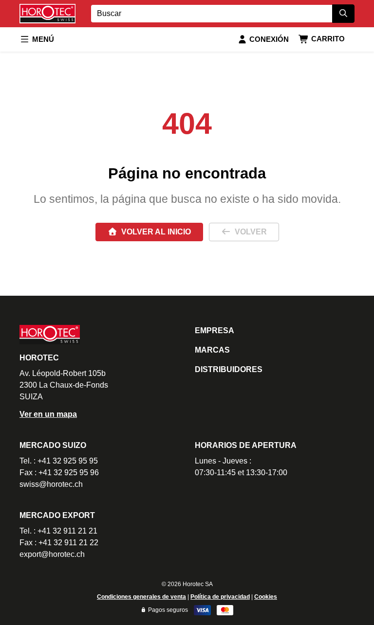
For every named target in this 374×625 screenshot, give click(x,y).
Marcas (212, 350)
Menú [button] (43, 39)
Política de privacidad (220, 596)
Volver (251, 232)
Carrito (328, 39)
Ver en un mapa (48, 414)
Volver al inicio (156, 232)
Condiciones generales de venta (141, 596)
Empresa (214, 330)
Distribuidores (228, 369)
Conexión (269, 39)
